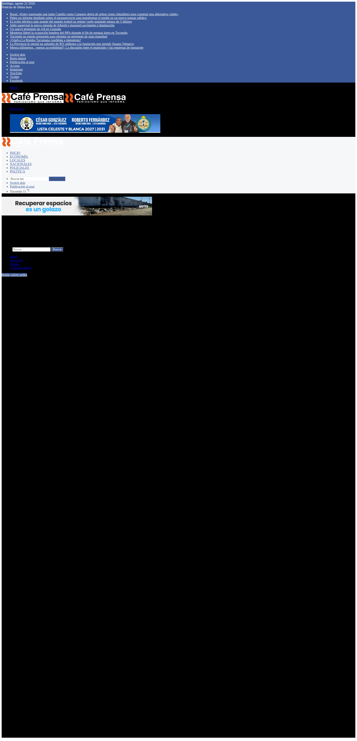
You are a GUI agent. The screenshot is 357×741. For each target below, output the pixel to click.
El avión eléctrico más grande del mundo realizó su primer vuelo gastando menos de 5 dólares (71, 21)
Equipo (14, 264)
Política (17, 171)
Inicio (15, 153)
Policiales (19, 167)
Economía (19, 156)
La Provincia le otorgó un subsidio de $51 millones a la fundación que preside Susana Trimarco (72, 44)
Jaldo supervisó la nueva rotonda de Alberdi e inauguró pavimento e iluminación (62, 25)
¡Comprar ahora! (21, 268)
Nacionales (21, 164)
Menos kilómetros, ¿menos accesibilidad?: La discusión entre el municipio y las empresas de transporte (76, 47)
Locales (17, 160)
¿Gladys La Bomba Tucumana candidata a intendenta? (45, 40)
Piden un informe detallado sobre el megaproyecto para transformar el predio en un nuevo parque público (78, 18)
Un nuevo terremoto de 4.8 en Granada (35, 29)
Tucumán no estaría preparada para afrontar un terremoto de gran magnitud (58, 36)
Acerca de (16, 260)
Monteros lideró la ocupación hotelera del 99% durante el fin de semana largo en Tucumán (68, 32)
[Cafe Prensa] (64, 102)
